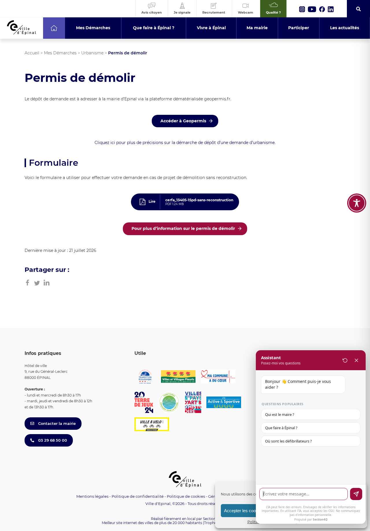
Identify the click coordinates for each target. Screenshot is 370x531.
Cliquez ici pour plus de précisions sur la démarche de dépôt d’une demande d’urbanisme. (185, 142)
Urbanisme (92, 53)
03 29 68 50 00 (52, 440)
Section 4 (211, 519)
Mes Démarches (60, 53)
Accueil (32, 53)
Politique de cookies (186, 496)
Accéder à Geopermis (183, 120)
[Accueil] (54, 28)
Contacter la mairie (56, 423)
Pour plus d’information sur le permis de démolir (183, 228)
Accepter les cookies (244, 510)
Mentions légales (92, 496)
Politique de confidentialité (138, 496)
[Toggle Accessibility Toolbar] (357, 203)
